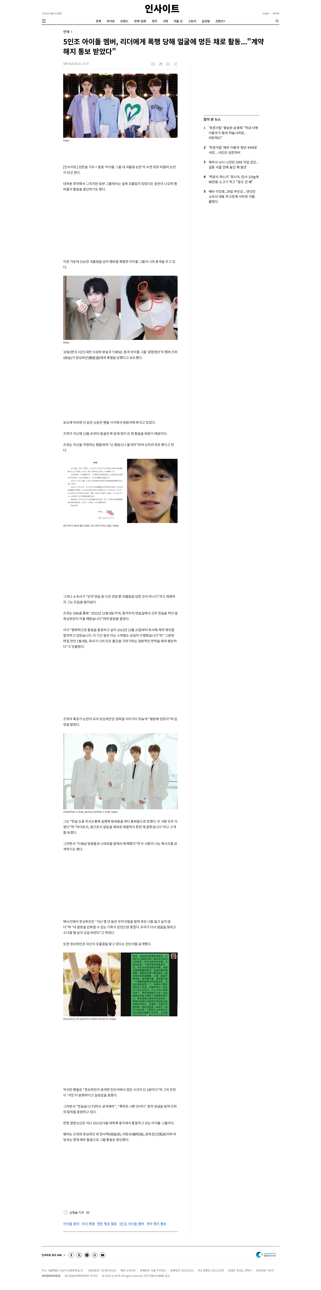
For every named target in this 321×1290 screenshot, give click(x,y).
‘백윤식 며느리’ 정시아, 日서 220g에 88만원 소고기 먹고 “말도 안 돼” (234, 179)
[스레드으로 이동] (95, 1255)
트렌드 (124, 21)
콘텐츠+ (220, 21)
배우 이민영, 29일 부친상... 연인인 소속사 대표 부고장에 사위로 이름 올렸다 (232, 196)
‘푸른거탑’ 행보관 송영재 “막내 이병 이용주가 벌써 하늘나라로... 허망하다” (233, 132)
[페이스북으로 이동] (71, 1255)
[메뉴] (44, 21)
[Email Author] (88, 1212)
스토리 (192, 21)
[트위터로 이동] (79, 1255)
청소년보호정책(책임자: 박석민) (81, 1276)
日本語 (276, 13)
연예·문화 (140, 21)
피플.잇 (178, 21)
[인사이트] (162, 8)
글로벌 (206, 21)
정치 (154, 21)
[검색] (277, 21)
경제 (98, 21)
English (266, 13)
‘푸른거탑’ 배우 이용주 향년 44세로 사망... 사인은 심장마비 (233, 150)
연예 (66, 31)
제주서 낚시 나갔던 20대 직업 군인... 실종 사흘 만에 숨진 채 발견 (234, 164)
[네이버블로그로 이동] (102, 1255)
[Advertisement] (120, 226)
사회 (165, 21)
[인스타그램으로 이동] (87, 1255)
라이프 (111, 21)
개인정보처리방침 (51, 1276)
